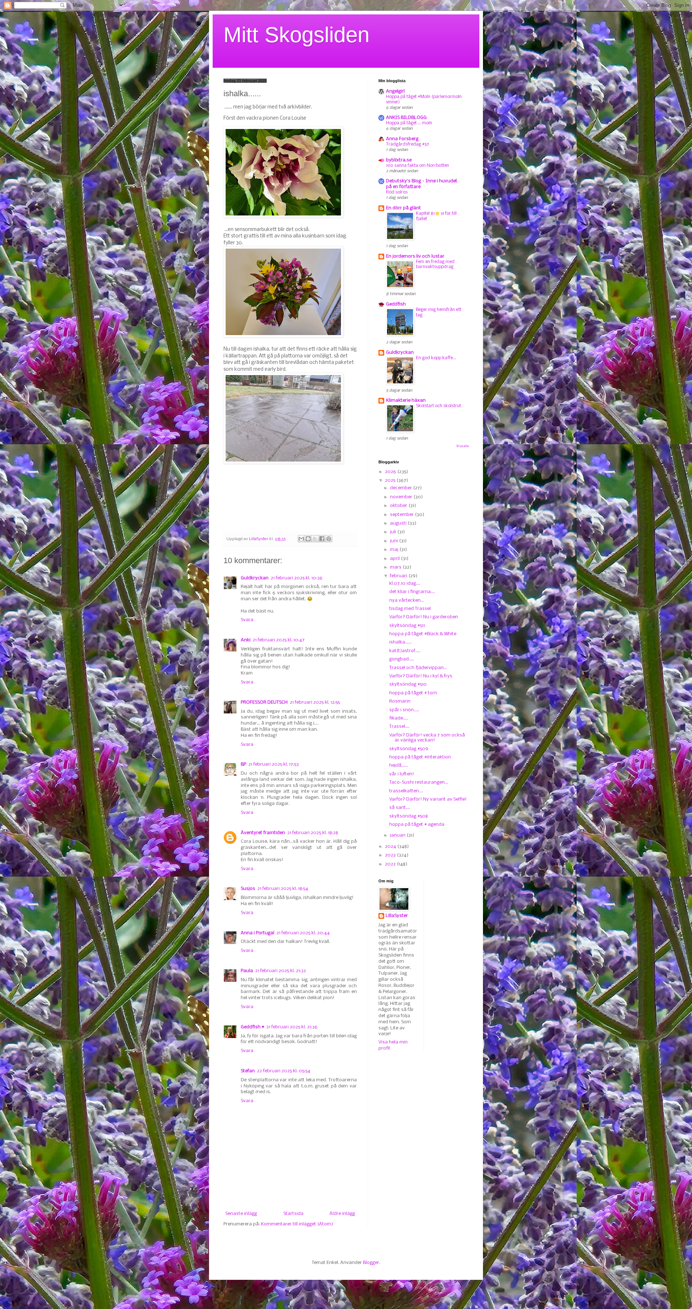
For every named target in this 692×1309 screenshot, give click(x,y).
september (402, 514)
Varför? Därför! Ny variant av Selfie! (428, 799)
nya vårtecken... (406, 600)
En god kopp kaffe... (436, 358)
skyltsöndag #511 (407, 625)
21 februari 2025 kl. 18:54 (282, 888)
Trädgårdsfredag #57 (407, 144)
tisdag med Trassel (410, 608)
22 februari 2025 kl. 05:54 (283, 1071)
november (401, 497)
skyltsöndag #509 (408, 749)
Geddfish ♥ (252, 1027)
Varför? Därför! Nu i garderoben (423, 617)
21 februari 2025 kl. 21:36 (292, 1027)
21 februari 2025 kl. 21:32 (280, 971)
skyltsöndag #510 (408, 684)
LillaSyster (397, 915)
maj (394, 549)
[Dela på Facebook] (321, 538)
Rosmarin (400, 701)
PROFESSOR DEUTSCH (264, 702)
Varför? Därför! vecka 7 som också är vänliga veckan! (427, 738)
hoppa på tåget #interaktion (420, 757)
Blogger (371, 1262)
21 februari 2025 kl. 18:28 (312, 833)
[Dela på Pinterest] (328, 538)
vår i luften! (401, 774)
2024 (391, 846)
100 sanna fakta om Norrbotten (417, 165)
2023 (391, 855)
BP (243, 764)
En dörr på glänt (403, 208)
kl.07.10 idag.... (404, 583)
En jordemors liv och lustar (415, 256)
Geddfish (396, 304)
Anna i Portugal (257, 933)
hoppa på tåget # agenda (416, 824)
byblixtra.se (399, 160)
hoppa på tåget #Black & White (422, 634)
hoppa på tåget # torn (413, 693)
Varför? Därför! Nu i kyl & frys (420, 676)
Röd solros (397, 192)
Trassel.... (399, 726)
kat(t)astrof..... (405, 651)
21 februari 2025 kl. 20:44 (303, 933)
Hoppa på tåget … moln (409, 123)
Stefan (248, 1071)
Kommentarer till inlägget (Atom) (297, 1224)
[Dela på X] (315, 538)
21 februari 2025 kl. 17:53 (273, 764)
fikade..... (398, 718)
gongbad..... (401, 659)
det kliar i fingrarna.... (412, 591)
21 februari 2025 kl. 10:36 (297, 578)
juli (393, 532)
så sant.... (399, 807)
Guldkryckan (255, 578)
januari (398, 835)
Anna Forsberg (402, 139)
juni (394, 541)
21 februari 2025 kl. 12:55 (315, 702)
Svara (247, 620)
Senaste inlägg (241, 1213)
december (401, 488)
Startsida (293, 1213)
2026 (391, 471)
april (395, 558)
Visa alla (462, 446)
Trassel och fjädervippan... (418, 667)
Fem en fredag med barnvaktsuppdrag (435, 264)
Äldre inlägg (342, 1213)
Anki (245, 640)
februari (399, 576)
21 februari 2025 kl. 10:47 (279, 640)
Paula (247, 971)
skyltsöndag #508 (408, 816)
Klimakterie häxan (406, 400)
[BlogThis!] (308, 538)
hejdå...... (398, 765)
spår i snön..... (404, 710)
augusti (399, 523)
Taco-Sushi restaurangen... (418, 782)
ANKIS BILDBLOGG (406, 117)
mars (396, 567)
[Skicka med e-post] (301, 538)
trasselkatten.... (406, 791)
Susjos (248, 888)
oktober (399, 505)
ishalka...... (400, 642)
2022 (391, 864)
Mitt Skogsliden (296, 35)
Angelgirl (395, 91)
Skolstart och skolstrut (438, 406)
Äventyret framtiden (263, 833)
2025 (390, 480)
